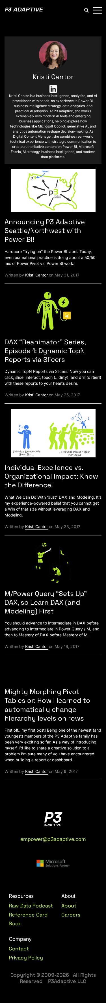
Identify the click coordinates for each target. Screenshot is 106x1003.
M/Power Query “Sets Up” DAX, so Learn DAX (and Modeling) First (46, 602)
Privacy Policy (26, 958)
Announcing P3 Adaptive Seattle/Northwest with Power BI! (45, 230)
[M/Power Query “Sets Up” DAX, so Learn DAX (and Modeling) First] (53, 564)
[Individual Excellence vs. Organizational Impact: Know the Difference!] (53, 435)
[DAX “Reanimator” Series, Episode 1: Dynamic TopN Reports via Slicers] (53, 312)
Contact (19, 949)
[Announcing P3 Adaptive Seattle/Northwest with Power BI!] (53, 193)
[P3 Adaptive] (24, 10)
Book (15, 923)
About (68, 906)
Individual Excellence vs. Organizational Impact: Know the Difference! (51, 476)
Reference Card (28, 915)
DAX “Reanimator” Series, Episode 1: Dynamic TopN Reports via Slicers (45, 351)
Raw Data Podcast (31, 906)
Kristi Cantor (36, 275)
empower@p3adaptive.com (53, 839)
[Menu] (97, 10)
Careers (70, 915)
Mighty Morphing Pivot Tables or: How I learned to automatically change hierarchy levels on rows (47, 705)
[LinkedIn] (53, 89)
